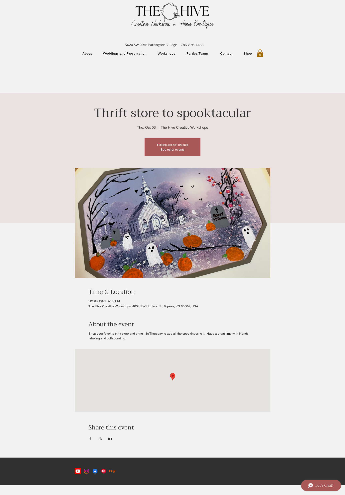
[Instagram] (86, 471)
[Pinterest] (103, 471)
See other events (172, 149)
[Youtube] (78, 471)
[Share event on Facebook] (90, 438)
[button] (260, 53)
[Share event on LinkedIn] (110, 438)
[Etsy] (112, 471)
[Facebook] (95, 471)
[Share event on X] (100, 438)
